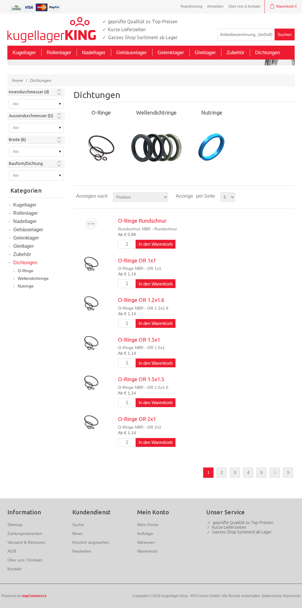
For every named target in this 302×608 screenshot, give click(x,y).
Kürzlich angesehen (90, 542)
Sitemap (15, 524)
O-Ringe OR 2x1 (137, 419)
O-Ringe (25, 270)
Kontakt (14, 568)
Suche (78, 524)
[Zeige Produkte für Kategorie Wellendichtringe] (156, 147)
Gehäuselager (28, 229)
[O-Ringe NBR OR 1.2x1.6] (91, 303)
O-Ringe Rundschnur (142, 221)
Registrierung (191, 6)
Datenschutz (272, 596)
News (77, 533)
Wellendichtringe (33, 278)
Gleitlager (23, 246)
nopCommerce (34, 596)
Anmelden (215, 6)
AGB (11, 551)
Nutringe (26, 286)
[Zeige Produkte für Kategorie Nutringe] (211, 147)
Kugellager (24, 204)
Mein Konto (147, 524)
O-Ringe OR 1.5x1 (139, 340)
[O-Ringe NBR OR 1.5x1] (91, 343)
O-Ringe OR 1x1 (137, 260)
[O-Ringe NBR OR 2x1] (91, 422)
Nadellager (25, 221)
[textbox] (246, 34)
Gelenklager (26, 237)
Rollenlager (25, 213)
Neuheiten (81, 551)
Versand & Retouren (26, 542)
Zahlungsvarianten (24, 533)
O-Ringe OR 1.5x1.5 (141, 379)
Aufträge (145, 533)
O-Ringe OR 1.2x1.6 (141, 300)
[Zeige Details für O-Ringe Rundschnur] (91, 224)
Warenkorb (147, 551)
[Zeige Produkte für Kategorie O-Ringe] (101, 147)
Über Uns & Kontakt (244, 6)
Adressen (146, 542)
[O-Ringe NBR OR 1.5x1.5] (91, 382)
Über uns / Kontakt (24, 560)
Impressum (292, 596)
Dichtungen (25, 262)
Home (17, 80)
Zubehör (22, 254)
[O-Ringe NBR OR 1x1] (91, 263)
